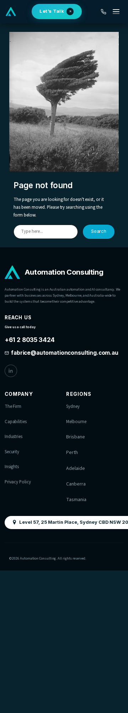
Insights (12, 467)
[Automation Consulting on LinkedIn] (11, 371)
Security (12, 452)
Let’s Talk (51, 11)
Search (99, 231)
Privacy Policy (18, 482)
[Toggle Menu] (116, 11)
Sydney (73, 406)
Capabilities (16, 422)
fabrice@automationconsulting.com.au (64, 352)
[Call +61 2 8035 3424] (103, 11)
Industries (13, 436)
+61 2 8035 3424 (30, 339)
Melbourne (76, 422)
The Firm (13, 406)
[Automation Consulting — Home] (11, 11)
